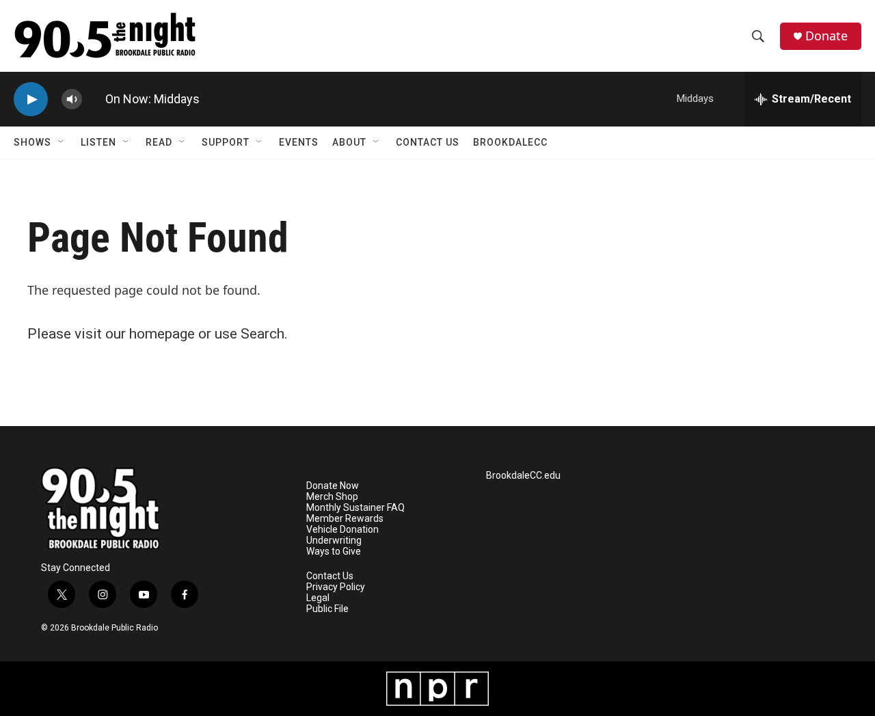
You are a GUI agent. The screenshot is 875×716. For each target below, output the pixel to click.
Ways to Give (333, 551)
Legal (317, 598)
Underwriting (334, 540)
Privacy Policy (335, 587)
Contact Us (427, 142)
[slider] (94, 99)
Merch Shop (332, 497)
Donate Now (332, 486)
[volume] (71, 99)
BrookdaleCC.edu (523, 475)
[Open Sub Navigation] (61, 142)
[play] (31, 99)
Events (299, 142)
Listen (98, 142)
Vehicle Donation (342, 530)
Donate (826, 36)
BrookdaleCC (510, 142)
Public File (327, 609)
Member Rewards (344, 519)
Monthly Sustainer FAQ (355, 508)
